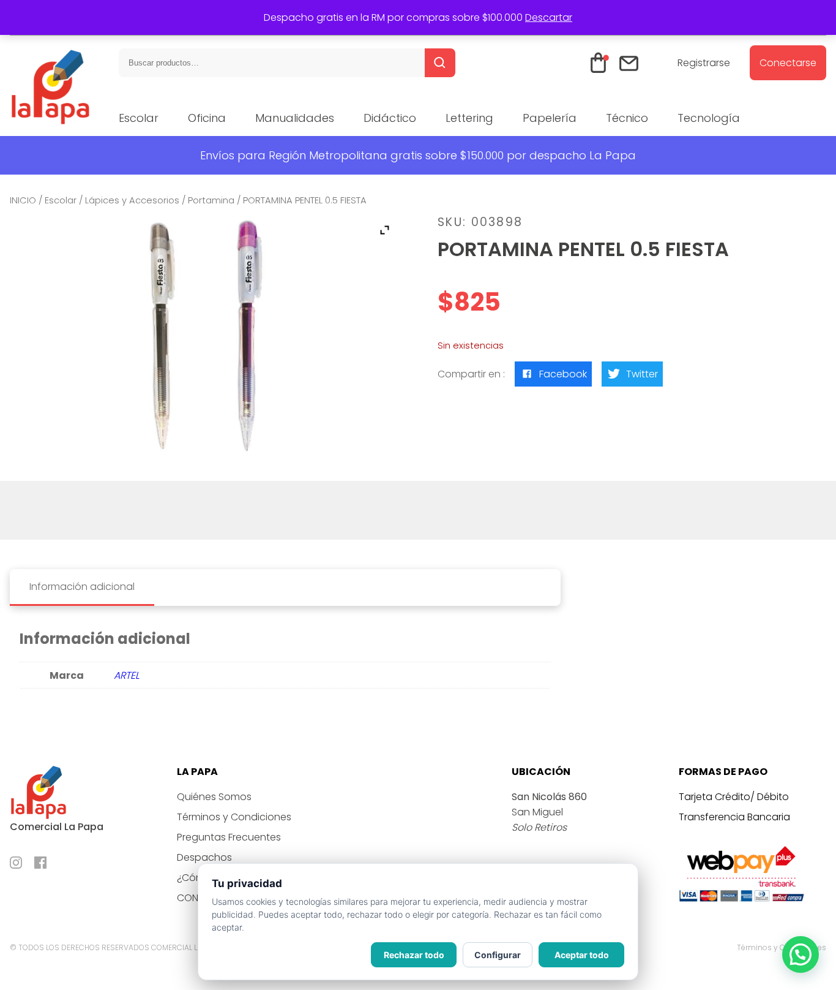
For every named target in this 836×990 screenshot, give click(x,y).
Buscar (440, 62)
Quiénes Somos (214, 797)
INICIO (23, 200)
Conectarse (787, 63)
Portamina (211, 200)
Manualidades (294, 118)
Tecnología (708, 118)
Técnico (627, 118)
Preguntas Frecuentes (229, 837)
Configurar (497, 955)
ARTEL (127, 675)
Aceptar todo (581, 955)
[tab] (82, 587)
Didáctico (390, 118)
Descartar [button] (548, 17)
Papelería (550, 118)
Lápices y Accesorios (132, 200)
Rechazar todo (414, 955)
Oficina (207, 118)
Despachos (204, 857)
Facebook (563, 374)
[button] (800, 954)
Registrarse (703, 63)
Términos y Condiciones (234, 817)
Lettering (469, 118)
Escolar (139, 118)
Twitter (642, 374)
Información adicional (82, 587)
